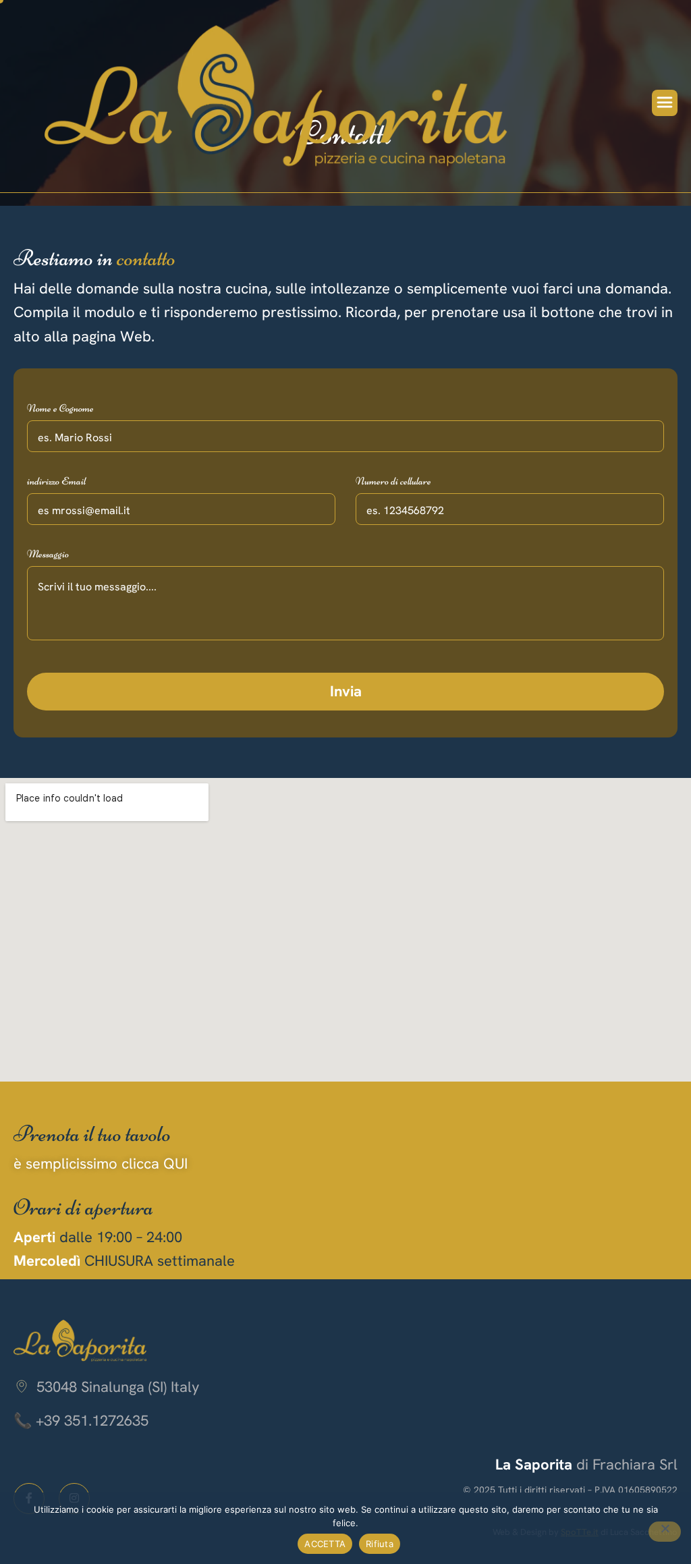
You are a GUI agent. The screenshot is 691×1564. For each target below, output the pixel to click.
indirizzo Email (56, 481)
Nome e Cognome (60, 408)
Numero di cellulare (393, 481)
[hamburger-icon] (665, 103)
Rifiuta (379, 1543)
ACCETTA (325, 1543)
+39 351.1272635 (92, 1420)
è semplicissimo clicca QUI (100, 1163)
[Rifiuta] (664, 1531)
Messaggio (48, 554)
